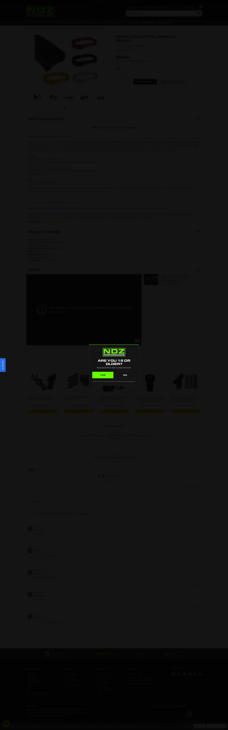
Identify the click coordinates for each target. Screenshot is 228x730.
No (125, 375)
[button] (3, 365)
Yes (103, 375)
